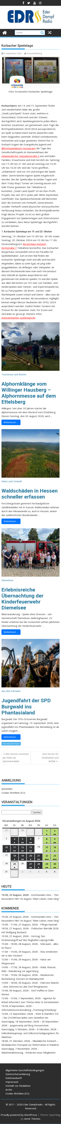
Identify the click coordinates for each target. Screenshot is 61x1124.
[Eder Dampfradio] (4, 32)
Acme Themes (32, 1118)
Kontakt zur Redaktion (18, 1085)
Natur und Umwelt (11, 481)
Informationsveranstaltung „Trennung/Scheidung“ (29, 1009)
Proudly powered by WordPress (19, 1114)
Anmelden (7, 788)
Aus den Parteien (11, 691)
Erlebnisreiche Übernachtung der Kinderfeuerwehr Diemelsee (22, 599)
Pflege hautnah (48, 924)
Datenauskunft (14, 1078)
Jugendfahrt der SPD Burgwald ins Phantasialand (26, 706)
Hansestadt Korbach (11, 743)
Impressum (12, 1081)
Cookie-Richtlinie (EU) (13, 792)
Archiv (9, 1089)
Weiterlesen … (11, 422)
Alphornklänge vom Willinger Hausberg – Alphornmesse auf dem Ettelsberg (28, 393)
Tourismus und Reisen (13, 374)
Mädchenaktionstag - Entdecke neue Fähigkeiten (28, 1052)
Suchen (36, 813)
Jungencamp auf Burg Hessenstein (29, 1025)
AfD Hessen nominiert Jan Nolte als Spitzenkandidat (16, 757)
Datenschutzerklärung (18, 1074)
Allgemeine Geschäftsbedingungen (25, 1070)
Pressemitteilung (34, 53)
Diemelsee (7, 580)
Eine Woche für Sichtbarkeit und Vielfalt (50, 757)
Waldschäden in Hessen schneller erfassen (29, 494)
